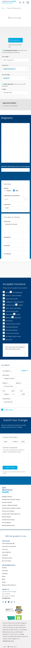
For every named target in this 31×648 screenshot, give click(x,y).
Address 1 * (6, 383)
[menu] (28, 2)
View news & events (7, 558)
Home (3, 8)
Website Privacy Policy (8, 641)
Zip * (21, 391)
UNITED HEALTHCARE (12, 333)
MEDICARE (17, 317)
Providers (4, 567)
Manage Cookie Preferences (9, 585)
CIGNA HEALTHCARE (12, 299)
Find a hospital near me (8, 543)
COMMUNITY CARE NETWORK (14, 302)
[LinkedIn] (11, 602)
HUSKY (18, 314)
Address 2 (18, 383)
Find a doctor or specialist (9, 546)
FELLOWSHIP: (7, 254)
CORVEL (20, 305)
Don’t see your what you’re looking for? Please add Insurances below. (15, 348)
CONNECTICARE (10, 305)
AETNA (8, 292)
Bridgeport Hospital (7, 496)
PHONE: (4, 89)
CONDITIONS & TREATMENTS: (12, 195)
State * (13, 391)
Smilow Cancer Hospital (8, 511)
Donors (3, 576)
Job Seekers (5, 570)
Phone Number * (7, 398)
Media (3, 579)
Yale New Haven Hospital (8, 519)
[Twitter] (5, 602)
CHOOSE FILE (16, 40)
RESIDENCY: (7, 245)
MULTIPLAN (9, 321)
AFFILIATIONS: (6, 74)
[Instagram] (14, 602)
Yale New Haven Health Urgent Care (11, 514)
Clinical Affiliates (6, 522)
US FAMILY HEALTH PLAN (13, 336)
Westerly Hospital (6, 517)
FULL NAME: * (6, 56)
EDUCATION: (7, 221)
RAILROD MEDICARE (12, 327)
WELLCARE (9, 339)
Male (17, 190)
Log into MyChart (6, 552)
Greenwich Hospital (7, 502)
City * (4, 391)
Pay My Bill (5, 555)
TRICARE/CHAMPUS (12, 330)
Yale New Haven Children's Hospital (11, 499)
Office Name (6, 375)
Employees (4, 573)
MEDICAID (9, 317)
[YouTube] (8, 602)
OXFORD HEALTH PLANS (13, 324)
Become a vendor (6, 561)
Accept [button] (4, 646)
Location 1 (7, 371)
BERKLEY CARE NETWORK (13, 295)
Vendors (4, 582)
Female (9, 190)
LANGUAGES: (7, 204)
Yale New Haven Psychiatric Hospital (11, 508)
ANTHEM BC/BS (17, 292)
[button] (15, 69)
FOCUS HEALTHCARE (12, 311)
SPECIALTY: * (5, 65)
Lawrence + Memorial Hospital (9, 505)
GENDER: (6, 188)
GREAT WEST (9, 314)
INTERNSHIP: (7, 237)
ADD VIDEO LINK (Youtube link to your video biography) (15, 166)
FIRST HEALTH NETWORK (13, 308)
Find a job (4, 549)
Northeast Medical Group (8, 525)
